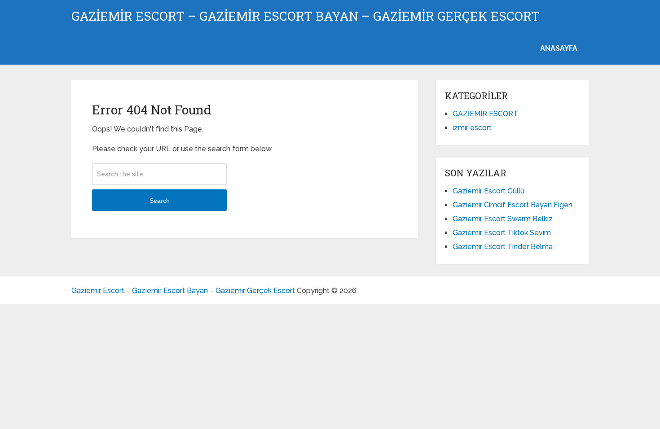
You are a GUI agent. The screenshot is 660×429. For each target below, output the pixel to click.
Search (160, 200)
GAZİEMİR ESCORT (485, 113)
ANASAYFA (558, 48)
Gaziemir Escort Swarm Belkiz (503, 218)
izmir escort (472, 127)
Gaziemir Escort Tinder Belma (503, 246)
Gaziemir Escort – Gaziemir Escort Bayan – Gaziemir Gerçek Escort (305, 16)
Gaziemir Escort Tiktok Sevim (502, 232)
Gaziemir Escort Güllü (488, 191)
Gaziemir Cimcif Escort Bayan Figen (512, 205)
